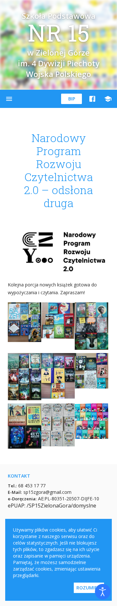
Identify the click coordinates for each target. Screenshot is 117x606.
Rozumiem (88, 588)
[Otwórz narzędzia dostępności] (102, 591)
